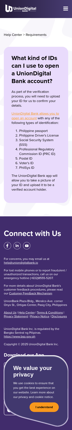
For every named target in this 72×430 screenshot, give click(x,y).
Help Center (13, 35)
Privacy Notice (39, 316)
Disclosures (59, 316)
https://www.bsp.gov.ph (19, 337)
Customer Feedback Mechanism (30, 293)
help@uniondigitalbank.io (21, 263)
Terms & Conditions (50, 313)
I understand (44, 407)
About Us (10, 313)
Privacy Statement (16, 316)
